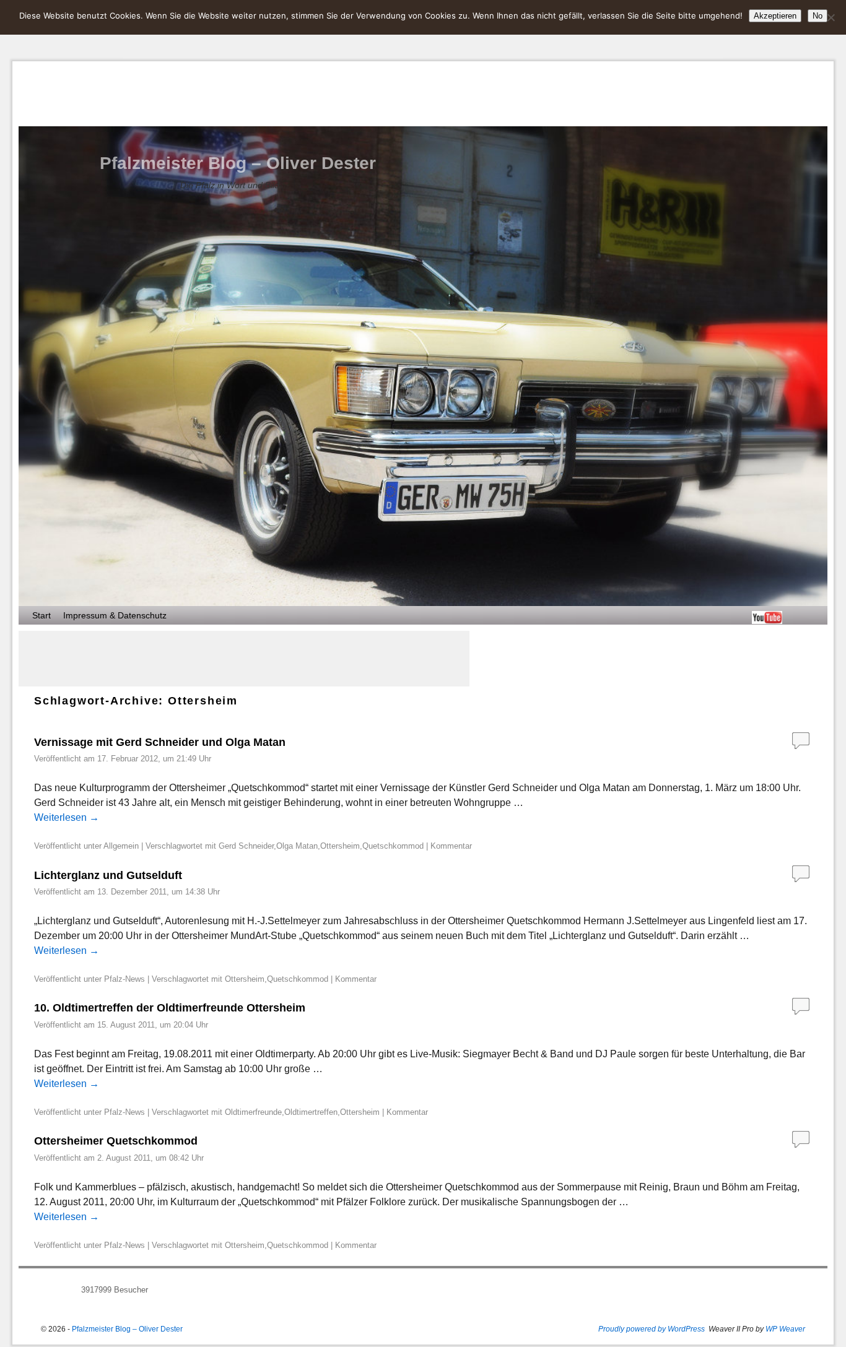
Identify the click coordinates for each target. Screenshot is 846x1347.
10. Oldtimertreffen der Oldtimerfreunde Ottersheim (169, 1008)
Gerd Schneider (246, 846)
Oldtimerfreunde (253, 1112)
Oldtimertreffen (311, 1112)
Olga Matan (297, 846)
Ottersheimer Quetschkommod (116, 1141)
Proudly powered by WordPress (651, 1329)
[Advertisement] (244, 658)
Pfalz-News (124, 979)
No (817, 15)
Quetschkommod (393, 846)
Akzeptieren (775, 15)
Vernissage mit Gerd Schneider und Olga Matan (160, 742)
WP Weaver (785, 1329)
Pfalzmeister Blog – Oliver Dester (238, 163)
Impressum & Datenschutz (115, 615)
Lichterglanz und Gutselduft (108, 875)
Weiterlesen (66, 817)
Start (41, 615)
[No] (830, 17)
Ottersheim (340, 846)
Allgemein (121, 846)
